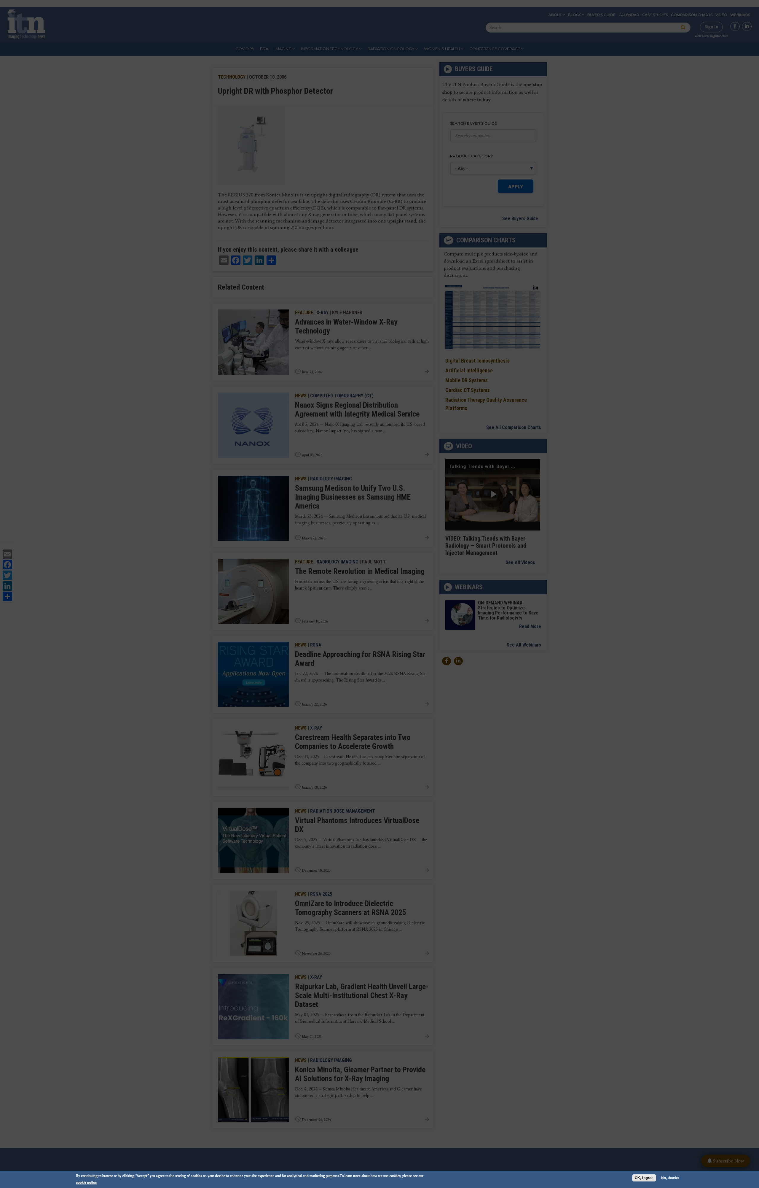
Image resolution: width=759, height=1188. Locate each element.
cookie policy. (86, 1182)
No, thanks (670, 1178)
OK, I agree (644, 1178)
